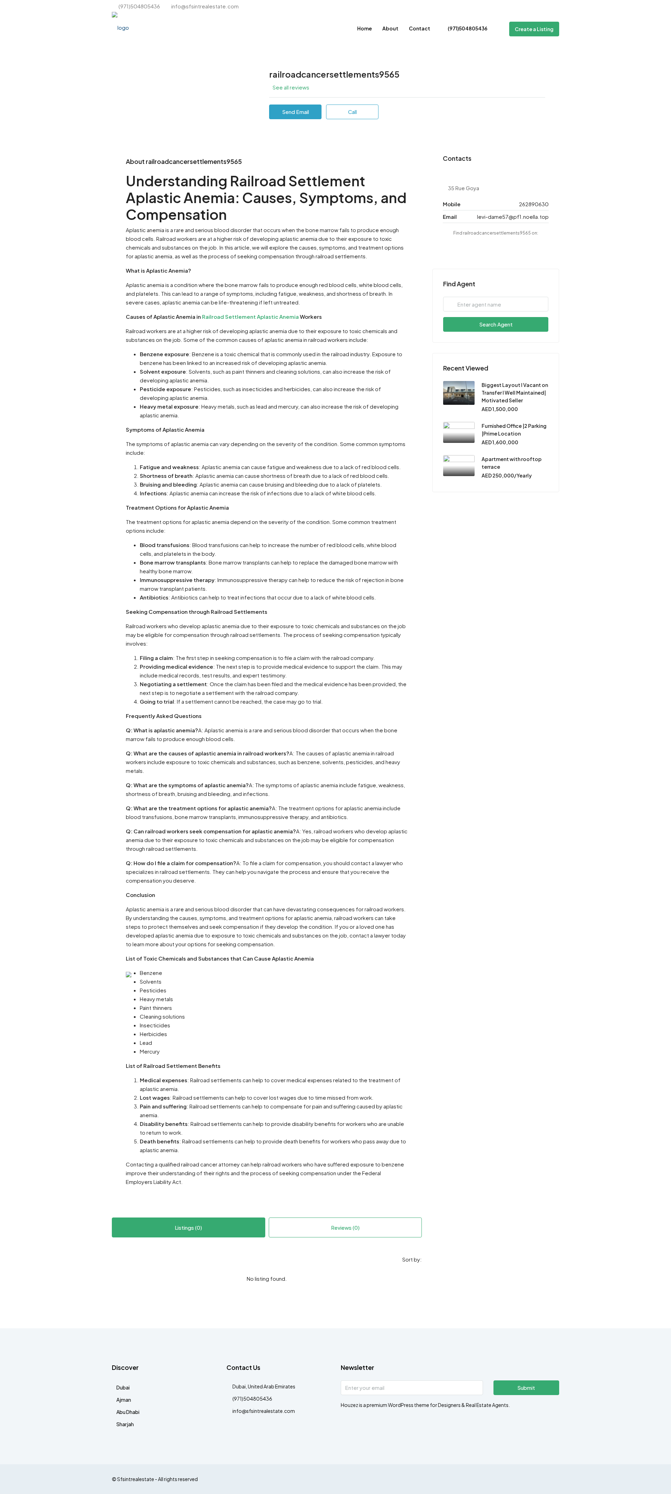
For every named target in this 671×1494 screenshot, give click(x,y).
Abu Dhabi (127, 1412)
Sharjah (125, 1424)
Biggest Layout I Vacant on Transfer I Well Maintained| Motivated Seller (515, 392)
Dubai (123, 1387)
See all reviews (291, 87)
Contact (419, 28)
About (390, 28)
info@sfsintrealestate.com (263, 1411)
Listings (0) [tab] (188, 1227)
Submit (526, 1387)
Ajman (123, 1399)
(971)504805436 (467, 28)
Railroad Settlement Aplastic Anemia (250, 316)
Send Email (295, 111)
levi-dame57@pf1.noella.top (513, 216)
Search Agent (496, 324)
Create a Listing (534, 29)
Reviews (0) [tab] (345, 1227)
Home (364, 28)
